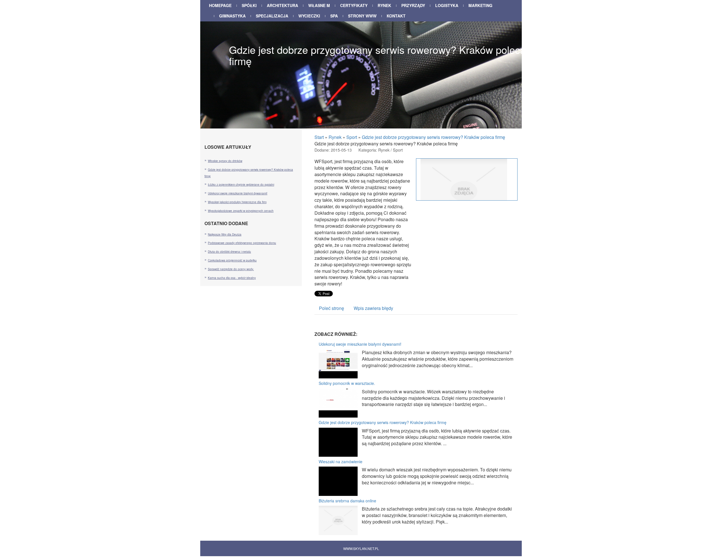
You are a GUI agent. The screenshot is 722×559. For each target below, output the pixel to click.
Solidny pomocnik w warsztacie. (347, 383)
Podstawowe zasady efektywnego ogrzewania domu (242, 243)
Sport (351, 137)
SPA (334, 16)
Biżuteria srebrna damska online (347, 500)
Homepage (220, 5)
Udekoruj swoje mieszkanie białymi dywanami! (360, 344)
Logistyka (446, 5)
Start (319, 137)
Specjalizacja (272, 16)
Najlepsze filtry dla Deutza (224, 234)
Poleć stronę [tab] (331, 308)
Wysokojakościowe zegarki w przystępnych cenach (241, 211)
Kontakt (396, 16)
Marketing (480, 5)
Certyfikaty (353, 5)
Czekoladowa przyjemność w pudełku (232, 260)
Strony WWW (362, 16)
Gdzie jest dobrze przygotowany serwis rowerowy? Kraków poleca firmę (433, 137)
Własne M (319, 5)
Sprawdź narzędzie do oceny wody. (231, 269)
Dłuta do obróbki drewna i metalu (229, 252)
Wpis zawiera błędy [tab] (373, 308)
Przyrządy (413, 5)
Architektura (282, 5)
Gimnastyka (232, 16)
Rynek (384, 5)
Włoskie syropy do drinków (225, 161)
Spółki (249, 5)
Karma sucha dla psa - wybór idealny (232, 278)
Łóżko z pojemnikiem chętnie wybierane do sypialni (241, 185)
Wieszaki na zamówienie (340, 461)
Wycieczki (309, 16)
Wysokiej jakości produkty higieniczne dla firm (237, 202)
